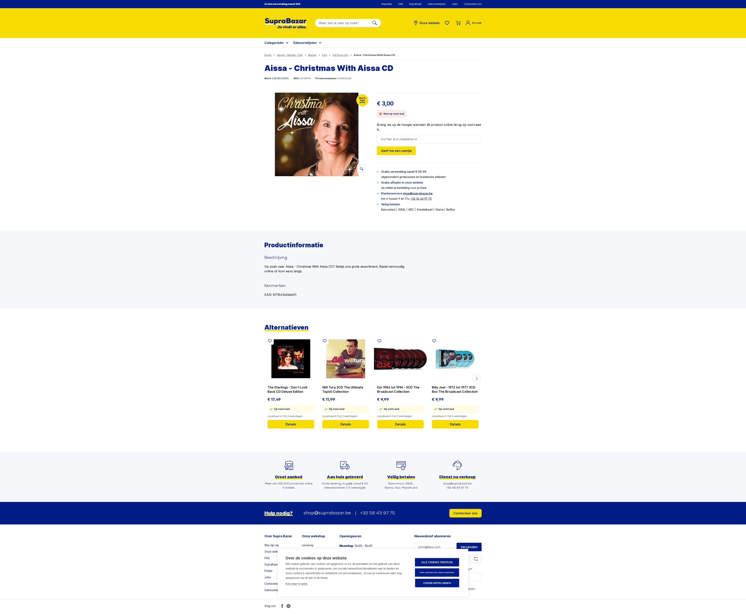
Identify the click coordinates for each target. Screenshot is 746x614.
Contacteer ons (473, 4)
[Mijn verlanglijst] (447, 23)
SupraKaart (415, 4)
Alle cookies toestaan (437, 562)
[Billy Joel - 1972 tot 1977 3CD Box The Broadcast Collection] (455, 358)
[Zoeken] (375, 23)
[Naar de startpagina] (285, 23)
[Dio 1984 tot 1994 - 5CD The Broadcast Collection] (400, 358)
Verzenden (469, 547)
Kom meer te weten (297, 583)
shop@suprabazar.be (418, 193)
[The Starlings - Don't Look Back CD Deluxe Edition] (290, 358)
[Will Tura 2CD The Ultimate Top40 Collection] (345, 358)
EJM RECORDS (280, 78)
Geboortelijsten (437, 4)
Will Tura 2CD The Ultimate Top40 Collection (342, 389)
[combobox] (342, 23)
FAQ (400, 4)
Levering (307, 545)
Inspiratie (387, 4)
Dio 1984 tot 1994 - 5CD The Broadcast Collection (398, 389)
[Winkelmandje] (458, 23)
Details (291, 424)
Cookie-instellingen (437, 583)
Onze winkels (273, 551)
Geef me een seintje (396, 151)
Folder (268, 570)
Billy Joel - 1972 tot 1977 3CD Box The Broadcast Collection (455, 389)
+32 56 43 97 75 (421, 198)
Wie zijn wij (271, 545)
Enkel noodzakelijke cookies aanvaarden (437, 572)
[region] (317, 134)
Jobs (455, 4)
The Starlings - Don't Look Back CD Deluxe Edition (288, 389)
